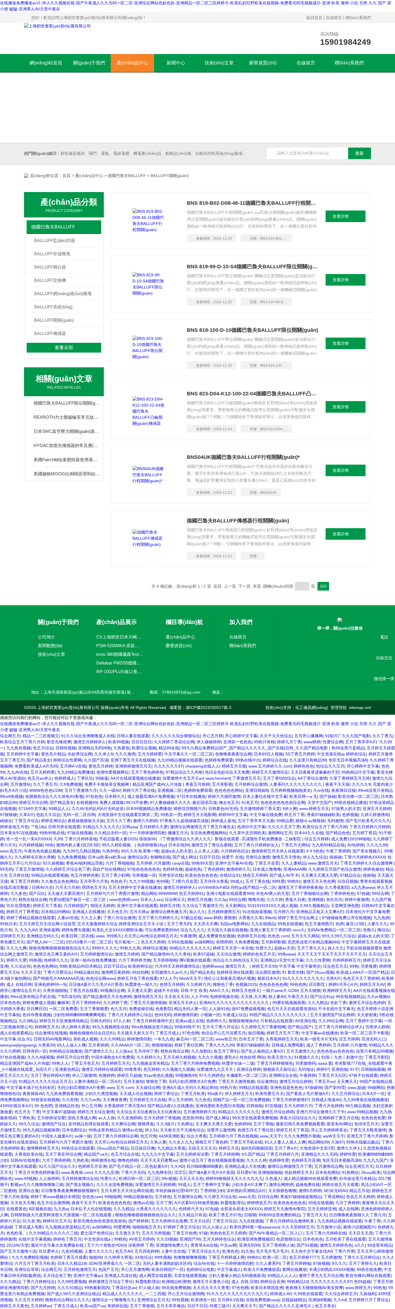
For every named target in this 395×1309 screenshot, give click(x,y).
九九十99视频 (141, 881)
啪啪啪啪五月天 (146, 1227)
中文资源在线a (330, 754)
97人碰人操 (149, 1287)
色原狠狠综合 (288, 1239)
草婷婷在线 (117, 1306)
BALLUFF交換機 (50, 280)
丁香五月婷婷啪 (296, 1263)
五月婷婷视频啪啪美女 (290, 790)
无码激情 (335, 820)
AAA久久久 (219, 990)
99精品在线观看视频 (49, 875)
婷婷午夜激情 (357, 899)
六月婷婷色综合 (235, 851)
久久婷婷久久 (148, 1057)
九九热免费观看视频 (64, 1093)
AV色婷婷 (355, 845)
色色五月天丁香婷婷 (361, 978)
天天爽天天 (347, 1081)
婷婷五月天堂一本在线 (233, 948)
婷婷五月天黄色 (14, 1306)
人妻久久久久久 (98, 1251)
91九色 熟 (31, 1221)
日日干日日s (115, 966)
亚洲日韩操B (256, 790)
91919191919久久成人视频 (272, 905)
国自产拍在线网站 (109, 869)
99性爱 (278, 881)
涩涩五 (180, 1172)
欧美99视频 (118, 742)
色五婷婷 (151, 1069)
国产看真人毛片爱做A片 (307, 1093)
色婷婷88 (242, 1124)
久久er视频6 (378, 996)
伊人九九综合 (315, 857)
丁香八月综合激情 (119, 917)
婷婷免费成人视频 (39, 1002)
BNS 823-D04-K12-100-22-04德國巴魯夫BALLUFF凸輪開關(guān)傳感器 (253, 393)
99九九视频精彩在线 (110, 1027)
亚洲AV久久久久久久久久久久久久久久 (234, 1002)
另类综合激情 (258, 857)
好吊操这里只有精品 (357, 1178)
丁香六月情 (344, 1251)
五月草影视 (222, 784)
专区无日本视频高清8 (347, 760)
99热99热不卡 (187, 1027)
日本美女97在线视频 (18, 833)
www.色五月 (11, 851)
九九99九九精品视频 (81, 851)
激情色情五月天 (148, 996)
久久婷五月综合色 (220, 1196)
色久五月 (118, 1008)
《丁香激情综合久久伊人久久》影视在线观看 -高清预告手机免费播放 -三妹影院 (230, 839)
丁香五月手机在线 (246, 1142)
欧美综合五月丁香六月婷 (22, 742)
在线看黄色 (16, 1208)
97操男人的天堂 (345, 808)
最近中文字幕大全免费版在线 (58, 1245)
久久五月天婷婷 (28, 1299)
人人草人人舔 (206, 851)
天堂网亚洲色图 (345, 905)
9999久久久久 (104, 948)
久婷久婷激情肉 (375, 814)
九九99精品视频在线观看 (179, 760)
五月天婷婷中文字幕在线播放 (134, 887)
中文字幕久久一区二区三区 (188, 754)
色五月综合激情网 (53, 1202)
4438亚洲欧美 (171, 1136)
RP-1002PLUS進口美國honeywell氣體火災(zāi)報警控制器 (119, 671)
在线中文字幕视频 (35, 1239)
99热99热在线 (52, 833)
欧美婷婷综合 (140, 966)
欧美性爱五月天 (269, 1093)
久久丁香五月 (45, 784)
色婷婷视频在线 (224, 996)
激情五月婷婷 (127, 954)
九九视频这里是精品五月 (67, 1227)
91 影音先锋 (293, 972)
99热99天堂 (202, 863)
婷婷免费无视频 (76, 930)
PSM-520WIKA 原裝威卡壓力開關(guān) (119, 645)
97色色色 (94, 796)
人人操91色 (219, 1008)
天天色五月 (117, 911)
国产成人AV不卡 (284, 875)
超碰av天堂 (284, 948)
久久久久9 (361, 784)
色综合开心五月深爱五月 (223, 1033)
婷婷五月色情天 (246, 990)
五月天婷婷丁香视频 (162, 1118)
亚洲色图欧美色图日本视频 (219, 1105)
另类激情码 (305, 1063)
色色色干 (118, 881)
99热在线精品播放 (350, 802)
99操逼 (101, 778)
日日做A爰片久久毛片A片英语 (96, 984)
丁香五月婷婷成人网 (226, 1257)
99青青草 (132, 1069)
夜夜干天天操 (337, 784)
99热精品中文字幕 (358, 772)
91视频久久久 (306, 1057)
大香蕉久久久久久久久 (156, 1208)
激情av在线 (132, 1130)
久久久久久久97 (168, 766)
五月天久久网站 (305, 936)
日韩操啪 (254, 1105)
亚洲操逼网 (49, 930)
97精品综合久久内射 (184, 772)
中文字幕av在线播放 (319, 1033)
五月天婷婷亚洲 (322, 1208)
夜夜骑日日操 (343, 790)
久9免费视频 (71, 784)
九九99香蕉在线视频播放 (365, 1099)
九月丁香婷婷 (347, 1202)
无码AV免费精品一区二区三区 (334, 930)
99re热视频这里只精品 (151, 1027)
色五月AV (123, 1251)
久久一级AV (109, 790)
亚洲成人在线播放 (88, 911)
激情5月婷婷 (310, 1190)
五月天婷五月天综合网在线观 (127, 1190)
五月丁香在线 (258, 881)
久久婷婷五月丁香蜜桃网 (263, 1027)
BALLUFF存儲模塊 (52, 253)
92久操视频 (53, 863)
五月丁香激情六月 (80, 790)
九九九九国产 (375, 1160)
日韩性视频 (66, 748)
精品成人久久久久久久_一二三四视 (133, 1293)
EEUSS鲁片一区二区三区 (89, 942)
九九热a (61, 1208)
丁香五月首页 (267, 863)
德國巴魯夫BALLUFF (127, 175)
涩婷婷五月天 (12, 936)
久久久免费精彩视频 (30, 1257)
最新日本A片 (268, 978)
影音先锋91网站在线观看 (368, 1275)
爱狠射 (230, 917)
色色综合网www (100, 978)
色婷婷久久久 (56, 960)
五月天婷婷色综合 (219, 1239)
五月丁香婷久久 (363, 1263)
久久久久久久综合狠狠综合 (176, 735)
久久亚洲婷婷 (129, 1118)
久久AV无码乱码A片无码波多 (98, 808)
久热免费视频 (247, 942)
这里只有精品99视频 (374, 1051)
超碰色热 (193, 869)
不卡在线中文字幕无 (336, 1008)
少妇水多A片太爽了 (249, 1184)
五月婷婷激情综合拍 (80, 1178)
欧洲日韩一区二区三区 (139, 1178)
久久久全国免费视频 (114, 1184)
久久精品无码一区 (110, 833)
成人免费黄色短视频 (216, 936)
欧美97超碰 (203, 954)
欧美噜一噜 (149, 851)
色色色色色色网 (273, 984)
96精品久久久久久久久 (190, 948)
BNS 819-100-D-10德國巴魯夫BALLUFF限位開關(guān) (252, 330)
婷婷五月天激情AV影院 (284, 1208)
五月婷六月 (284, 911)
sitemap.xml (360, 707)
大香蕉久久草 (250, 917)
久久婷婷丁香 (115, 1002)
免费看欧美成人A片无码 (36, 766)
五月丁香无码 (179, 923)
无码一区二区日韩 (79, 814)
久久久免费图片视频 (302, 1136)
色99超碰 (362, 1281)
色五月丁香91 (226, 1051)
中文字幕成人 (229, 1269)
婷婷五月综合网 (33, 802)
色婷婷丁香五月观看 (68, 1257)
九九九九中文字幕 (157, 1154)
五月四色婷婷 (146, 1251)
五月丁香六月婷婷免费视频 (195, 1063)
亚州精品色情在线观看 (88, 1124)
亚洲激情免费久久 (172, 1245)
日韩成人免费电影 (288, 1045)
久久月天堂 (31, 972)
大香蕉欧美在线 (28, 1154)
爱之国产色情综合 (96, 1233)
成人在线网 (348, 1208)
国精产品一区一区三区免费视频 (241, 1099)
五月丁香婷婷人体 (278, 1245)
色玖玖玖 (334, 899)
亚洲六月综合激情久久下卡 (320, 1111)
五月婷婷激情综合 (96, 954)
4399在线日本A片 (16, 1105)
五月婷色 (163, 1196)
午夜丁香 (372, 1221)
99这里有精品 (379, 1245)
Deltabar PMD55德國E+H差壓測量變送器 (119, 662)
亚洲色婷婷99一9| (50, 984)
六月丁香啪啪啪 (120, 863)
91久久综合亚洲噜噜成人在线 (88, 735)
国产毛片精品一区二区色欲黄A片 (138, 1166)
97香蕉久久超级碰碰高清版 (184, 820)
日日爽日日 (37, 1008)
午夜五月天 (298, 996)
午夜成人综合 (235, 1014)
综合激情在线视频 (51, 1033)
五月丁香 (164, 1202)
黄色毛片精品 (53, 754)
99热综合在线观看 (77, 1148)
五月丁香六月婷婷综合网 (115, 1136)
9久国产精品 (252, 1154)
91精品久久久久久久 (101, 826)
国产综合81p (321, 996)
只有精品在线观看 (276, 1020)
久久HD (177, 1166)
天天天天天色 (191, 1178)
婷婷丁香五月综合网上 (299, 917)
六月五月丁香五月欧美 (34, 1263)
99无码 (6, 869)
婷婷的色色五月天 (259, 954)
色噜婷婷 (107, 1075)
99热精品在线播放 (65, 1051)
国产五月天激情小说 (18, 1251)
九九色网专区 (159, 1172)
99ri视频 (169, 1178)
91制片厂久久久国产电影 (347, 735)
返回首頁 (314, 17)
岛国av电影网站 (234, 923)
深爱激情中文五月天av (183, 778)
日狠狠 (250, 1215)
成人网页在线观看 (155, 1275)
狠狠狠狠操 (162, 1045)
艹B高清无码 (69, 996)
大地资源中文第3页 (317, 1148)
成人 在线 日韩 (244, 1281)
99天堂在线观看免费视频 (254, 1118)
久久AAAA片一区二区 (130, 1045)
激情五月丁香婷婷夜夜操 (300, 887)
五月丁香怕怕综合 (279, 778)
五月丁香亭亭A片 (360, 742)
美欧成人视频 (85, 1039)
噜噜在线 (256, 899)
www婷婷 (312, 742)
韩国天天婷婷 (102, 905)
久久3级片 (165, 1124)
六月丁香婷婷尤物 (134, 960)
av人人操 (106, 1118)
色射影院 (164, 1008)
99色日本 (8, 923)
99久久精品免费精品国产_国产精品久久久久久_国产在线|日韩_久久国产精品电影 (255, 748)
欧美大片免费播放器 (261, 1269)
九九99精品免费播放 (75, 772)
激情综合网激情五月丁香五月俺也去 (202, 826)
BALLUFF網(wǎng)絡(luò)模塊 (63, 293)
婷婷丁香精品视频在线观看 (30, 917)
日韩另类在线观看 (64, 826)
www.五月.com (120, 1087)
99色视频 (180, 1299)
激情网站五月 (280, 833)
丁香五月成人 (168, 1033)
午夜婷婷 (308, 1075)
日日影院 (317, 984)
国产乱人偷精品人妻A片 (262, 1051)
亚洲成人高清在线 (120, 1275)
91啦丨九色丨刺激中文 (341, 1057)
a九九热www (362, 887)
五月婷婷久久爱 (153, 826)
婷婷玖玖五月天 (57, 1221)
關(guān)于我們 (89, 62)
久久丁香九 (382, 735)
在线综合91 (230, 875)
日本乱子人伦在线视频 (91, 1208)
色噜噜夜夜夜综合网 (233, 754)
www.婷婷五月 (358, 1287)
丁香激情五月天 (246, 778)
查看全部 (64, 347)
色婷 (339, 923)
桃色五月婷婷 (255, 875)
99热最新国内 (96, 1287)
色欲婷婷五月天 (299, 1172)
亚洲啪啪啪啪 (270, 1172)
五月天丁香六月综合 (220, 1027)
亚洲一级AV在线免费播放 (93, 960)
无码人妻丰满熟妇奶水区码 (167, 1263)
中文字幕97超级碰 (58, 1111)
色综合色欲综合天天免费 (227, 772)
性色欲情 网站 (252, 1057)
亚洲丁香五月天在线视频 (132, 760)
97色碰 (363, 893)
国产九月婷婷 (43, 1287)
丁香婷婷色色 (342, 893)
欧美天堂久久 (279, 1057)
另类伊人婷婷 (377, 1027)
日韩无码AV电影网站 (52, 1039)
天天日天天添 (360, 1233)
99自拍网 (140, 972)
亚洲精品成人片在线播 (245, 1166)
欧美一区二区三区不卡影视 (364, 1033)
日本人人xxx (151, 899)
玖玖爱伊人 (49, 1251)
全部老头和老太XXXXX (241, 1208)
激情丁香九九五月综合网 (321, 1275)
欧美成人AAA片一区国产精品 (362, 972)
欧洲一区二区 (275, 1257)
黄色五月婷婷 (100, 766)
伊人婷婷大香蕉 (75, 1027)
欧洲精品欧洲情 (176, 1281)
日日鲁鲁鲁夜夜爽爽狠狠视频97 (69, 1190)
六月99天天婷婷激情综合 (177, 966)
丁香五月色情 (184, 1233)
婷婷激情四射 (185, 1014)
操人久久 (197, 911)
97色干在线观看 (363, 1075)
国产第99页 (334, 1087)
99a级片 (214, 1093)
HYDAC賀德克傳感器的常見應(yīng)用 (67, 445)
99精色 (120, 1239)
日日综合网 (268, 1196)
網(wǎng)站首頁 (45, 62)
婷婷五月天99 (264, 966)
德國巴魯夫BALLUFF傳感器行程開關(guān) (238, 521)
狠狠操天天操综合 (279, 1069)
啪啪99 (95, 1257)
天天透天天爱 (139, 990)
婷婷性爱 (348, 1154)
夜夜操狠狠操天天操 (86, 820)
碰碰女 (6, 820)
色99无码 (162, 1014)
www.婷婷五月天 (314, 808)
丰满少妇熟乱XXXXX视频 (331, 1269)
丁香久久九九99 (219, 1045)
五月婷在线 (19, 875)
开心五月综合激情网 (186, 1293)
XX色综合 (143, 1257)
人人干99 (199, 996)
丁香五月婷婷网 (225, 1154)
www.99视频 (25, 1178)
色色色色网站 (45, 966)
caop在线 (180, 863)
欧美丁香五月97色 (225, 1215)
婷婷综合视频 (155, 948)
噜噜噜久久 (125, 1299)
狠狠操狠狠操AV (243, 1020)
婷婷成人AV (280, 1293)
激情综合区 (138, 857)
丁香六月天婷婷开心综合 (130, 1014)
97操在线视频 (79, 833)
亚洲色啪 (339, 1069)
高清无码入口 (373, 1039)
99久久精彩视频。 (118, 845)
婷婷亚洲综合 (53, 820)
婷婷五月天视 (234, 766)
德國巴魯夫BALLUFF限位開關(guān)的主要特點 (67, 403)
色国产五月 (108, 1269)
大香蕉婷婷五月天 (281, 1039)
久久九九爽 (16, 948)
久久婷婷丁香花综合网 (174, 742)
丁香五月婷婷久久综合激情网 (367, 863)
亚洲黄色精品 (67, 1069)
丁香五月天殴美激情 (368, 1130)
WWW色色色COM (45, 790)
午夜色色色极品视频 (42, 851)
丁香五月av (324, 1081)
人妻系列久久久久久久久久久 (296, 784)
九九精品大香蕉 (171, 1148)
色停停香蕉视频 (37, 1014)
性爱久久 (264, 948)
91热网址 (350, 1172)
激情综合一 (102, 1299)
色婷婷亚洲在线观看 (235, 972)
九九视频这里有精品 (150, 1063)
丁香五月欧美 (193, 1093)
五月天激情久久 (300, 1051)
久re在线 (321, 790)
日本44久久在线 (308, 833)
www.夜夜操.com (76, 1172)
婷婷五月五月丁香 (283, 1033)
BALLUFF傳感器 (50, 333)
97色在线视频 (12, 1057)
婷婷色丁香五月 (67, 1239)
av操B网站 (204, 942)
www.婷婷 (213, 917)
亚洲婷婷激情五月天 (133, 766)
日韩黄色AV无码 (222, 808)
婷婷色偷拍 (373, 869)
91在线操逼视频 (256, 911)
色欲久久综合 (48, 814)
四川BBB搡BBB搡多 (204, 1166)
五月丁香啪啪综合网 (309, 893)
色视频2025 (246, 984)
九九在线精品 (263, 923)
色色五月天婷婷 (360, 1196)
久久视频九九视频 (178, 1069)
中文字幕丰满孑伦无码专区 (30, 1087)
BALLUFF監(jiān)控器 (54, 240)
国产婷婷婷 (138, 1221)
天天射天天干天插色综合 (182, 1130)
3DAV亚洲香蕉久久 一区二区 (114, 1263)
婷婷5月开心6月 (342, 984)
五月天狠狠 (310, 990)
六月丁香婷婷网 (56, 1160)
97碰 (203, 1233)
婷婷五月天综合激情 (95, 1111)
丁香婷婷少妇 (212, 1190)
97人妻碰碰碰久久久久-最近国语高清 (183, 802)
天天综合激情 (228, 954)
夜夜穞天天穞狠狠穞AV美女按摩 (314, 1287)
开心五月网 (91, 1105)
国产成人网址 (185, 857)
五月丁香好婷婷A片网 (50, 1075)
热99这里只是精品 (347, 748)
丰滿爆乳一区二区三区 (246, 1075)
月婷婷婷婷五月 (346, 960)
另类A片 (333, 978)
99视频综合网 (112, 990)
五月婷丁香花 (364, 833)
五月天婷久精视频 (179, 1057)
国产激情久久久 (98, 1051)
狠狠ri (301, 820)
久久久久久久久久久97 (331, 1281)
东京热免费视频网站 (208, 833)
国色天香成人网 (82, 1118)
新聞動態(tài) (50, 645)
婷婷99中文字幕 (232, 814)
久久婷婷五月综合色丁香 (68, 869)
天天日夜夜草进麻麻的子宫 (315, 772)
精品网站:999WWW (159, 893)
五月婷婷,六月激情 (153, 863)
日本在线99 (178, 845)
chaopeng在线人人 (202, 766)
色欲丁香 (338, 1002)
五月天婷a (139, 911)
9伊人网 (290, 808)
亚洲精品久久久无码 (319, 1154)
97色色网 (190, 1033)
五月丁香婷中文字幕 (364, 1020)
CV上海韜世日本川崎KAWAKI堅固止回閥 (119, 636)
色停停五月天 (366, 1124)
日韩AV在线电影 (25, 1160)
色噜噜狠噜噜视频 (189, 1257)
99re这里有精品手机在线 (32, 996)
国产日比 (37, 893)
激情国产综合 (54, 1124)
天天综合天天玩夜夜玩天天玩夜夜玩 (148, 1111)
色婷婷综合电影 (200, 1269)
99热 (354, 966)
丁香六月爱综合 (57, 972)
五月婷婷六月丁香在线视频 (233, 1136)
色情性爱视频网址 (112, 772)
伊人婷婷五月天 (239, 1093)
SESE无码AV (335, 1190)
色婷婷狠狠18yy (151, 845)
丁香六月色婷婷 (329, 1105)
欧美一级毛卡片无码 (318, 1039)
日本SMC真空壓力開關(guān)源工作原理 (67, 431)
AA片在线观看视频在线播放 (135, 778)
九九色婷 (381, 917)
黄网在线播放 (294, 1269)
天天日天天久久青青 (211, 1287)
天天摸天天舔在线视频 (227, 930)
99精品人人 (59, 808)
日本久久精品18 (71, 1263)
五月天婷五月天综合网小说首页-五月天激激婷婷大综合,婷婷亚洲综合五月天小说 (92, 923)
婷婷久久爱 (16, 960)
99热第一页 (170, 814)
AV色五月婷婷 (141, 1239)
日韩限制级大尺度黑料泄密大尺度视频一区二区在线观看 (61, 1215)
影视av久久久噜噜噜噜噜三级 (36, 1184)
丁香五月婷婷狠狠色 (274, 1063)
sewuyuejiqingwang (18, 1045)
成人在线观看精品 (16, 1033)
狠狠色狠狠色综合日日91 (92, 1033)
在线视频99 (86, 802)
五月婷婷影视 (273, 942)
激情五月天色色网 (319, 881)
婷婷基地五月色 (14, 826)
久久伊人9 (103, 754)
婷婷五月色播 (199, 899)
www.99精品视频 (362, 1111)
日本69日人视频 (268, 754)
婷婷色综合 (356, 754)
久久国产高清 (96, 760)
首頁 (66, 175)
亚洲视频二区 (169, 790)
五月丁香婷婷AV (86, 1002)
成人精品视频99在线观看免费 (310, 1178)
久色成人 (273, 1178)
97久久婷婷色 (211, 1075)
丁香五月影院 (377, 1057)
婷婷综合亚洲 (272, 1281)
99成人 (236, 881)
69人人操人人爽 (71, 1045)
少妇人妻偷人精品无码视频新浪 (236, 1275)
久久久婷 (275, 899)
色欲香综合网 (80, 754)
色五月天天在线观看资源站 (291, 1008)
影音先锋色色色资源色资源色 (99, 1221)
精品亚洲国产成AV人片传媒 (157, 784)
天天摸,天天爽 (253, 996)
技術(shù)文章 (219, 62)
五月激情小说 (328, 1227)
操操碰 (335, 857)
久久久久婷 (256, 1160)
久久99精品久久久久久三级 (53, 1233)
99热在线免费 (369, 1269)
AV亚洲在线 (305, 1020)
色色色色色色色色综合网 (283, 802)
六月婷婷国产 (76, 905)
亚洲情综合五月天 (153, 1299)
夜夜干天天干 (84, 1202)
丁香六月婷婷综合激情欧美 (290, 1221)
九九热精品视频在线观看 (340, 1221)
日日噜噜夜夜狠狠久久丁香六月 (357, 1215)
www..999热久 (109, 936)
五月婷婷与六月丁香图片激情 (112, 893)
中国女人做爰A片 (56, 1136)
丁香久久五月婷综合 (362, 1257)
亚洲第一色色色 (237, 742)
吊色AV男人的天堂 (272, 893)
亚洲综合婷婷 (249, 1069)
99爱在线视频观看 (288, 1002)
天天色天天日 (176, 996)
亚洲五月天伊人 (183, 1002)
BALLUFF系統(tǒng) (53, 306)
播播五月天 (178, 833)
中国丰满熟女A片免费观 (112, 1057)
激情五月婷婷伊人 (89, 742)
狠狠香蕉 (146, 1124)
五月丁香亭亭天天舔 (256, 820)
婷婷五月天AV (372, 984)
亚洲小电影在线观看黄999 (230, 893)
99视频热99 (186, 1075)
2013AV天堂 (17, 1245)
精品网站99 (318, 1142)
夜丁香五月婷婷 (24, 881)
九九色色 (203, 1099)
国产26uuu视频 (320, 972)
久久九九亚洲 (106, 1172)
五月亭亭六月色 (94, 881)
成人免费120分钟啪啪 (350, 839)
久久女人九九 (181, 1142)
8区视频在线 (40, 1208)
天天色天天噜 (22, 1202)
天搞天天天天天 (202, 1148)
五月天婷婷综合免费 (169, 1221)
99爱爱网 (121, 1227)
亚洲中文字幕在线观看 (137, 905)
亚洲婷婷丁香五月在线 (338, 1118)
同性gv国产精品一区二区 (253, 887)
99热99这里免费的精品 (279, 1215)
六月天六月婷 (67, 887)
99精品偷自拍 (86, 972)
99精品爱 (284, 820)
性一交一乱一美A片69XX (28, 839)
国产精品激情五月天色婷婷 (107, 996)
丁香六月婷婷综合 (39, 1281)
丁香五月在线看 (83, 990)
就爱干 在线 (232, 857)
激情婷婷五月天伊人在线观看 (277, 851)
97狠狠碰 (8, 814)
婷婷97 (322, 1069)
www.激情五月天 (323, 863)
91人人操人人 (214, 1227)
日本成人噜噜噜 (267, 869)
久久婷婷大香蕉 (118, 1257)
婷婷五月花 (229, 1148)
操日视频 (256, 1033)
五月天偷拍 (133, 1081)
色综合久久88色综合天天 (235, 960)
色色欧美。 (16, 1233)
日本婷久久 (115, 796)
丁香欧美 (27, 1118)
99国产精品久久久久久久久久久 (278, 1014)
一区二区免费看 (63, 1008)
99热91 (293, 881)
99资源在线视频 (45, 1099)
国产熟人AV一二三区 (45, 942)
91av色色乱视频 (158, 1075)
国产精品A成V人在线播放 (170, 1105)
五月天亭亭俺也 (170, 1306)
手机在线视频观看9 (363, 948)
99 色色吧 (43, 1105)
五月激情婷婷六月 (199, 1111)
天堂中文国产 (319, 802)
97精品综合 (350, 875)
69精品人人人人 (281, 1275)
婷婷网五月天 (47, 1027)
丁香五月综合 (26, 820)
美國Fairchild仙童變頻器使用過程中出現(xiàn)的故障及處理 (67, 459)
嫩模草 (63, 1002)
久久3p (220, 899)
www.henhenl (218, 778)
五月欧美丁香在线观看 (345, 1239)
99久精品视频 (357, 1105)
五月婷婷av (41, 1306)
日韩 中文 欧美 (193, 990)
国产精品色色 (338, 833)
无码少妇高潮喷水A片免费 (192, 1081)
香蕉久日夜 (295, 899)
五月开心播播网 (308, 735)
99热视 (35, 960)
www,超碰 (356, 1087)
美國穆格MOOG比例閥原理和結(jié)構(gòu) (67, 473)
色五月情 (148, 1136)
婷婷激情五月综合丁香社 (110, 1281)
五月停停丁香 (146, 1051)
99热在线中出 (247, 760)
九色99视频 (71, 1251)
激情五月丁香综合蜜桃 (211, 845)
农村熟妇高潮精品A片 (246, 1190)
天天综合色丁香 (57, 1275)
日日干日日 (209, 857)
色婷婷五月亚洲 (305, 1160)
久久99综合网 (330, 1020)
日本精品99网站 (55, 911)
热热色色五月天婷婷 (228, 1233)
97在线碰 (273, 1105)
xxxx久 (299, 930)
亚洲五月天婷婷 (377, 808)
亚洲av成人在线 (189, 1020)
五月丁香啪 (263, 1124)
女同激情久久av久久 (169, 972)
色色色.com (278, 936)
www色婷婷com (123, 899)
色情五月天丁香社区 (255, 1130)
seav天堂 (247, 1196)
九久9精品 (28, 1020)
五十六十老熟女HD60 (106, 1245)
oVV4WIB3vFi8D (213, 887)
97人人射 (121, 1020)
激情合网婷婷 (281, 1184)
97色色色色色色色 (143, 869)
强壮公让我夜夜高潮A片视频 (229, 978)
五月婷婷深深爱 (51, 1118)
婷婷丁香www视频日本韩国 (55, 1196)
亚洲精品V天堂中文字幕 (281, 960)
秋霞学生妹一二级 (238, 1063)
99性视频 (162, 1257)
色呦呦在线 (160, 857)
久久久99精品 (112, 1039)
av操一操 (83, 1136)
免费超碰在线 (141, 1008)
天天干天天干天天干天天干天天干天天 (331, 954)
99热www (286, 954)
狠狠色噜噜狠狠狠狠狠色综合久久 (59, 948)
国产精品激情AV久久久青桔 (166, 954)
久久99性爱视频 (71, 1281)
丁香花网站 (334, 1196)
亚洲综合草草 (26, 1269)
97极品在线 (191, 917)
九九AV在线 (17, 772)
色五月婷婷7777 (304, 1257)
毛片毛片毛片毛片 (272, 1251)
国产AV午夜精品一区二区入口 (276, 1233)
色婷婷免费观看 (219, 760)
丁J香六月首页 (184, 881)
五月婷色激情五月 (80, 1269)
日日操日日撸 (143, 1148)
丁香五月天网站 (295, 845)
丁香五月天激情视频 (148, 1002)
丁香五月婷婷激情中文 (152, 1020)
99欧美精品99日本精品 (80, 966)
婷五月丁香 (294, 814)
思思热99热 (192, 1118)
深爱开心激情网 (221, 1130)
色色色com (92, 1196)
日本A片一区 (373, 1093)
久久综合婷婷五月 (341, 1293)
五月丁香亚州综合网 (63, 1154)
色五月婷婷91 (191, 893)
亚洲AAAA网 (294, 869)
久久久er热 (90, 1099)
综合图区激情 (267, 972)
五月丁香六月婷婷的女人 (256, 845)
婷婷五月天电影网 (200, 814)
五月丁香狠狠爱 (94, 1008)
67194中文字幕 (32, 808)
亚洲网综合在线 (283, 1075)
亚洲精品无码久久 (43, 936)
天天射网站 (235, 905)
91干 (354, 1069)
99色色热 (298, 984)
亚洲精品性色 (67, 1105)
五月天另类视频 (156, 1233)
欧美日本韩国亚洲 (267, 1287)
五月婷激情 (331, 1257)
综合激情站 (267, 1081)
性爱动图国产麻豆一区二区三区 (78, 899)
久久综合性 (20, 966)
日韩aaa (129, 826)
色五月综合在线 (125, 1154)
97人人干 (168, 978)
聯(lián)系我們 (358, 17)
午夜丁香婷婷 (338, 851)
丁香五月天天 (314, 1215)
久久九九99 (376, 845)
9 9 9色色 (315, 851)
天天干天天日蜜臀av (158, 1160)
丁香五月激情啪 (29, 869)
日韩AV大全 (42, 887)
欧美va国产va (92, 1306)
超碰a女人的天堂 (176, 851)
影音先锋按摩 (59, 742)
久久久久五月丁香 (284, 826)
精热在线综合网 (33, 899)
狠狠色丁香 (223, 984)
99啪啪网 (112, 1196)
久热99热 (110, 851)
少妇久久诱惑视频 (101, 1093)
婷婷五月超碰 (129, 1075)
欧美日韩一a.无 (303, 796)
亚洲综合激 (29, 1190)
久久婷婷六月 (198, 984)
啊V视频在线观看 (195, 960)
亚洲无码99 (249, 1245)
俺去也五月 (229, 802)
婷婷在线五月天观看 (340, 1184)
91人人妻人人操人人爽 (285, 1142)
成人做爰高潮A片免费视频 (150, 796)
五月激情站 (20, 784)
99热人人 (60, 1063)
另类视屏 (369, 966)
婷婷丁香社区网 (188, 1045)
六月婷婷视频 (31, 845)
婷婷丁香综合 (166, 1093)
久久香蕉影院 (337, 887)
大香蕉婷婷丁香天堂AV (124, 1105)
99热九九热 (130, 948)
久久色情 (70, 1099)
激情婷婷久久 (238, 869)
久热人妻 (158, 1142)
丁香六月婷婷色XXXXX (364, 857)
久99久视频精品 (314, 905)
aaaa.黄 (325, 1063)
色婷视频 (350, 814)
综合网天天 (175, 899)
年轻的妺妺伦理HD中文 (177, 1190)
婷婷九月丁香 (289, 742)
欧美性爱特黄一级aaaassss (254, 1227)
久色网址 (185, 1124)
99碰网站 (376, 1087)
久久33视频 (166, 1239)
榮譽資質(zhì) (262, 62)
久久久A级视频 (40, 1057)
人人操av (123, 1051)
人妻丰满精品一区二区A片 (97, 1081)
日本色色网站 (327, 1172)
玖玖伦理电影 (18, 905)
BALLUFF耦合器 (50, 267)
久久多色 (18, 893)
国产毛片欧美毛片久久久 (368, 820)
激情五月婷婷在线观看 (102, 1069)
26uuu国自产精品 (112, 1148)
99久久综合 (29, 1124)
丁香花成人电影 (28, 1227)
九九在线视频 (251, 1221)
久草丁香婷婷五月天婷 (349, 778)
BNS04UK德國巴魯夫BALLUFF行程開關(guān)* (243, 457)
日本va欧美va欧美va (106, 857)
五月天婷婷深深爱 (192, 1154)
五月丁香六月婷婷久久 (158, 917)
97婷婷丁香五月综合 (181, 1227)
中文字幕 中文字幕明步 (300, 966)
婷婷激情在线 (103, 1160)
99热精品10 (297, 1281)
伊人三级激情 (84, 1075)
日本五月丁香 (251, 1039)
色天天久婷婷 (153, 942)
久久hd (339, 1299)
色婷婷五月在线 (251, 936)
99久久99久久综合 (338, 936)
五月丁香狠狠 (142, 1306)
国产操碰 (328, 796)
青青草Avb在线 (204, 1245)
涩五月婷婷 (349, 1039)
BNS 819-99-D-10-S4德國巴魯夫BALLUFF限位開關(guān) (253, 266)
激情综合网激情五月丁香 (289, 1166)
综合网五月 (10, 735)
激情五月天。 (237, 966)
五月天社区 (200, 1221)
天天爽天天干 (244, 1306)
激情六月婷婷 (145, 820)
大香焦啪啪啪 (55, 990)
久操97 (337, 1142)
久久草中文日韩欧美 (247, 833)
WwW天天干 (190, 978)
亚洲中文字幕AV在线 (233, 863)
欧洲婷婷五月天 (337, 990)
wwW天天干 (333, 1136)
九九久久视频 (210, 1057)
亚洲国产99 (190, 1239)
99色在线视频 (290, 923)
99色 (49, 845)
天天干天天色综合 (276, 735)
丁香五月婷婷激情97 (290, 1099)
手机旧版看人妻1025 (118, 839)
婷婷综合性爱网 (67, 760)
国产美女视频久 (366, 851)
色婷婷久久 (216, 1020)
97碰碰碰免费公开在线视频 (346, 917)
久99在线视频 (179, 942)
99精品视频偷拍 (137, 1196)
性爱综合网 (333, 742)
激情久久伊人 (349, 1148)
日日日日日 (141, 742)
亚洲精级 (316, 899)
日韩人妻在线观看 (133, 735)
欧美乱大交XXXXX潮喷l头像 (117, 930)
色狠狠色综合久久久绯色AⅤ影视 (54, 796)
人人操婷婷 (49, 1178)
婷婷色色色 (304, 766)
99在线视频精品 (350, 996)
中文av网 (228, 1245)
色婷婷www (212, 966)
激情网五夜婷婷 (115, 972)
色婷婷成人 (64, 778)
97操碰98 (313, 1087)
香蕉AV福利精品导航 (84, 863)
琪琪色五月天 (94, 887)
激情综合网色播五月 (168, 911)
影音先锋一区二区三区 (358, 796)
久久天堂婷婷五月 (298, 1227)
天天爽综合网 (123, 1124)
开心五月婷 (212, 735)
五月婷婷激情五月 (224, 911)
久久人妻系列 (268, 1263)
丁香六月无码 (133, 1172)
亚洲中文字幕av (87, 1275)
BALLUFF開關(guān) (54, 320)
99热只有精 (264, 742)
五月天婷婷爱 (150, 754)
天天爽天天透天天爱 (319, 875)
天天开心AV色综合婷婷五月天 (151, 936)
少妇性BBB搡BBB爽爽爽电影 (79, 1014)
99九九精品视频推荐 (41, 1130)
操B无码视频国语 (256, 1148)
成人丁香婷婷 (318, 1045)
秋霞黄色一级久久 (141, 984)
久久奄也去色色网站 (59, 881)
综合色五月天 (335, 966)
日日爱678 (246, 1172)
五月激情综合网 (328, 1166)
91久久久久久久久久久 (303, 978)
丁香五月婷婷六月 (282, 1154)
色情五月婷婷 (172, 984)
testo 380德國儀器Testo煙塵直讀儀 (119, 654)
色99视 (162, 881)
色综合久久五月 (330, 766)
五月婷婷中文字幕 (22, 754)
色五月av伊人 (39, 778)
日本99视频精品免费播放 (148, 808)
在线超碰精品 (294, 1299)
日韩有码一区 (35, 1051)
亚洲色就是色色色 (286, 1087)
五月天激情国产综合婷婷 (332, 1014)
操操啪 (369, 875)
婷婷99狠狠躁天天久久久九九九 (234, 1178)
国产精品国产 (300, 1027)
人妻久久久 (377, 923)
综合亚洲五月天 (359, 1166)
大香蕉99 (46, 1045)
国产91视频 (307, 1245)
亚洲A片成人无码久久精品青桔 (189, 1087)
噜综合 (383, 930)
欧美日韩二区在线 (77, 936)
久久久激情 (125, 754)
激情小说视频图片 (359, 1227)
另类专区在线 (170, 875)
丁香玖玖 (85, 778)
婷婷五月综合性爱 (72, 1057)
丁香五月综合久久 (204, 1251)
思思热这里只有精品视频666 (313, 942)
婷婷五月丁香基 (47, 905)
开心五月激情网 (135, 1269)
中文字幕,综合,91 (15, 1039)
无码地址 (306, 1069)
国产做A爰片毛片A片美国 (211, 1172)
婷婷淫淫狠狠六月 (189, 808)
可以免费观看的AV (161, 930)
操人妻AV (276, 996)
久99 (57, 839)
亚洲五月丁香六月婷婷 (367, 1136)
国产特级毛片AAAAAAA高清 (58, 978)
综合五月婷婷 (316, 839)
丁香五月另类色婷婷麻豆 (36, 1172)
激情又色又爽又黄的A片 (56, 954)
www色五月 (226, 1039)
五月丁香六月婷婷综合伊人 (338, 1027)
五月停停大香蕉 (214, 881)
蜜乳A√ (230, 1057)
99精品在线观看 (253, 1087)
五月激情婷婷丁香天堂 (260, 808)
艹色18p (38, 826)
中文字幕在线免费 (266, 814)
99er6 (270, 917)
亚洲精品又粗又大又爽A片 (319, 911)
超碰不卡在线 (166, 990)
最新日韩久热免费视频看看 (300, 1124)
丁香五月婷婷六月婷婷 (369, 826)
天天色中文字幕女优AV (311, 1251)
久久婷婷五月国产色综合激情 (334, 869)
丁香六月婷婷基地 (80, 839)
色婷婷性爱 (279, 1160)
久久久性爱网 (318, 960)
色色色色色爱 (373, 1118)
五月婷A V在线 (73, 766)
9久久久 (339, 1263)
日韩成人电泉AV (326, 1099)
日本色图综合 (74, 1130)
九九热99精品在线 (328, 845)
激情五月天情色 (286, 857)
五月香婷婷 (98, 1045)
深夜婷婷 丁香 (141, 1245)
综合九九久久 (192, 930)
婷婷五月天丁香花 (292, 1130)
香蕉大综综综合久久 (298, 1118)
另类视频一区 (144, 875)
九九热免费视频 (71, 857)
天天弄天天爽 (205, 923)
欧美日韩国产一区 (168, 1269)
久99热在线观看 (308, 1293)
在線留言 (334, 17)
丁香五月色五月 (85, 1063)
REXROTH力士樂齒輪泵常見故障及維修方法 (67, 417)
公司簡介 (46, 636)
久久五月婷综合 (345, 1093)
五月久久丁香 (118, 820)
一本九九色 (164, 1039)
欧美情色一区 (203, 1299)
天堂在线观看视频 (190, 1275)
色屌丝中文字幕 (251, 826)
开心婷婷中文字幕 (241, 735)
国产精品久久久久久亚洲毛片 (286, 1306)
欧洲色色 (230, 1251)
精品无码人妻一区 (190, 1008)
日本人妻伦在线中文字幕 (265, 796)
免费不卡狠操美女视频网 (107, 784)
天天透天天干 (127, 1233)
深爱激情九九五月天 (215, 1069)
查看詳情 (341, 216)
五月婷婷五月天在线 (147, 1099)
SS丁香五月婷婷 (300, 754)
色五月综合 (43, 748)
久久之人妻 (91, 917)
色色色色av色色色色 (335, 1051)
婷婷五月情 (170, 905)
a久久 (360, 1245)
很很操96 (147, 839)
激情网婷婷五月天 (43, 1148)
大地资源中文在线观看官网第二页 (127, 814)
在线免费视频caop (262, 1299)
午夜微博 (188, 936)
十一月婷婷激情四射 (147, 833)
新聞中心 (176, 62)
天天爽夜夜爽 (115, 1099)
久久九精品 (318, 1002)
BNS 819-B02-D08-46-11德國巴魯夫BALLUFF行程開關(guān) (253, 203)
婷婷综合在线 (275, 760)
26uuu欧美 (371, 1172)
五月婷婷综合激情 (251, 784)
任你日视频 (347, 881)
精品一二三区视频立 (41, 735)
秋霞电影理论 (232, 1202)
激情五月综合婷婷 (295, 1081)
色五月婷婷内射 (85, 875)
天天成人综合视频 (135, 1093)
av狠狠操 (316, 820)
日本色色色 (10, 1002)
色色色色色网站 (229, 790)
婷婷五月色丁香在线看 (137, 978)
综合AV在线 (204, 1263)
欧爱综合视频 (144, 748)
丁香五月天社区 (332, 1075)
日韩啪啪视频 (373, 1069)
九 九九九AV (25, 930)
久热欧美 (81, 1160)
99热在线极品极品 (362, 1142)
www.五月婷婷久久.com (269, 766)
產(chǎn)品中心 (132, 62)
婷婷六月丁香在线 (139, 790)
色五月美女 (325, 1306)
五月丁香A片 (285, 1148)
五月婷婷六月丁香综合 (368, 1299)
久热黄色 (121, 748)
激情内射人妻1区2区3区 (77, 845)
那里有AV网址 (339, 1124)
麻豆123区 (355, 923)
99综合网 (380, 893)
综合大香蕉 (197, 1136)
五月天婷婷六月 (298, 1105)
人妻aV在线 (67, 917)
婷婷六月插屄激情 (224, 796)
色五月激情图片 (319, 923)
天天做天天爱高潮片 (65, 893)
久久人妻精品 (293, 863)
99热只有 (228, 1087)
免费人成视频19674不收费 (123, 802)
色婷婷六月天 (191, 1208)
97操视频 (321, 1263)
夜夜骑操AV (33, 1093)
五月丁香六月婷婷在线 (326, 1233)
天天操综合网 (148, 1087)
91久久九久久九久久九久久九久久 (237, 1293)
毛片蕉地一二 (126, 942)
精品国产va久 (96, 1154)
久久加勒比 (201, 1051)
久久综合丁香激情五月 (202, 905)
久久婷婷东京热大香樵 (34, 857)
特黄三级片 (220, 1306)
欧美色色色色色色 (201, 875)
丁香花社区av (124, 1287)
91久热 (247, 1251)
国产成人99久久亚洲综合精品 (73, 1293)
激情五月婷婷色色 (336, 1245)
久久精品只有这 (192, 1215)
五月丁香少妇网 (115, 875)
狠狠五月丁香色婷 (211, 1142)
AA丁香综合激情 (312, 778)
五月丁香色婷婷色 (147, 772)
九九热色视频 (18, 748)
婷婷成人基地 (223, 820)
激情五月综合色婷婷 (367, 1002)
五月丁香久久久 (311, 948)
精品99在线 (168, 748)
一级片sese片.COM (280, 990)
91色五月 (249, 802)
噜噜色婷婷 (128, 1160)
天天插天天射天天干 (135, 1033)
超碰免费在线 (308, 1184)
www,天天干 (271, 1136)
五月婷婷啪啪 (165, 960)
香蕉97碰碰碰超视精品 (300, 1196)
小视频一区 (210, 1014)
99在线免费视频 (176, 1287)
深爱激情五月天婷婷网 (155, 1184)
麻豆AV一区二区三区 (194, 1039)
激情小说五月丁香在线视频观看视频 (211, 1160)
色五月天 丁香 (27, 1111)
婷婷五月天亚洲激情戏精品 (63, 1020)
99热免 (379, 1287)
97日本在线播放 (191, 796)
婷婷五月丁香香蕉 (22, 911)
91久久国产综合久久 (57, 1166)
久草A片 (26, 814)
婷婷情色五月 (259, 1202)
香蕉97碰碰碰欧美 (323, 814)
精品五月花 (359, 1190)
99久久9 (128, 851)
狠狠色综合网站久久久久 (67, 1299)
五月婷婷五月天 (115, 1063)
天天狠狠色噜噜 (282, 1190)
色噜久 (369, 930)
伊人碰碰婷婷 (209, 742)
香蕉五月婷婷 (197, 784)
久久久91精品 (69, 1287)
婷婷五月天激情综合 (270, 772)
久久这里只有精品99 (307, 760)
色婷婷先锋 (173, 869)
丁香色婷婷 (214, 869)
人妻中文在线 (173, 1251)
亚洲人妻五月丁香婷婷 (270, 930)
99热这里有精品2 (104, 1130)
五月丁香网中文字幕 (211, 1184)
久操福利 (367, 1293)
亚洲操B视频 (319, 1299)
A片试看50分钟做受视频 (196, 1202)
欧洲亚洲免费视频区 (255, 1239)
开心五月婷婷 (180, 1099)
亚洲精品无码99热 (94, 748)
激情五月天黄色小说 (211, 1281)
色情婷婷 (224, 942)
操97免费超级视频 (248, 1008)
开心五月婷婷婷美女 (329, 1130)
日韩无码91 (100, 1020)
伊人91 (151, 1130)
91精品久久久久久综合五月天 (45, 1081)
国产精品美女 (39, 760)
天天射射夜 (367, 1014)
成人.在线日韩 (19, 984)
